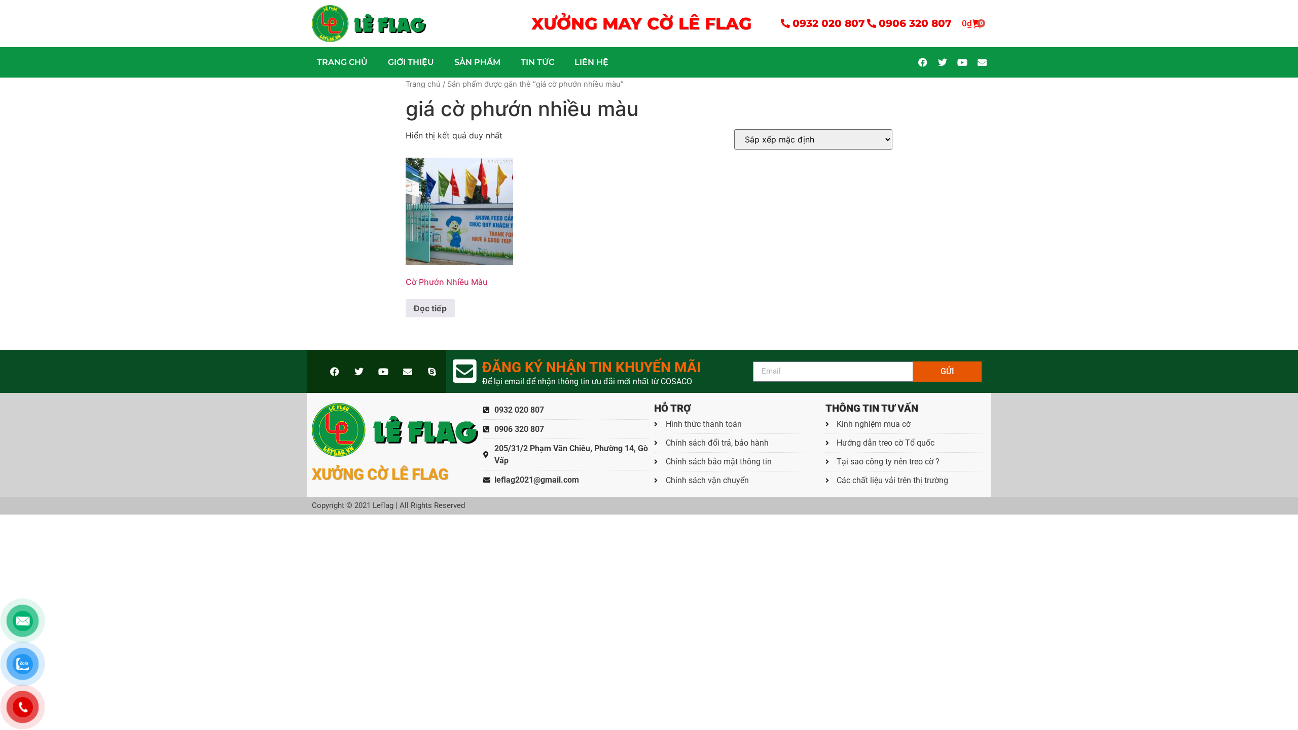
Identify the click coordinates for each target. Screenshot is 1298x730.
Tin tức (537, 62)
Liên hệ (591, 62)
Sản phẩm (477, 62)
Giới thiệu (411, 62)
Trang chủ (342, 62)
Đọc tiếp (430, 308)
